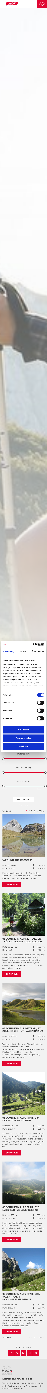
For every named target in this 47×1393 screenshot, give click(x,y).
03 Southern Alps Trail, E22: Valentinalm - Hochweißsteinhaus (21, 1297)
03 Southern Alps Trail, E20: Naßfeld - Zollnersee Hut (21, 1208)
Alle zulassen (23, 730)
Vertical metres (23, 781)
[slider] (3, 759)
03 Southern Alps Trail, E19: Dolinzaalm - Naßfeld (20, 1119)
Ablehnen (23, 746)
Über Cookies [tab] (38, 651)
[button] (11, 1353)
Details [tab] (23, 651)
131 (40, 811)
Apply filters (23, 799)
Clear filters (23, 805)
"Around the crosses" (17, 860)
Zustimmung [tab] (8, 651)
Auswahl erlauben (23, 738)
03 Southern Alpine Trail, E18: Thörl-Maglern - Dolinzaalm (22, 940)
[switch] (40, 703)
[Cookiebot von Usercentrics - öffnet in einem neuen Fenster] (33, 644)
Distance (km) (23, 754)
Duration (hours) (23, 767)
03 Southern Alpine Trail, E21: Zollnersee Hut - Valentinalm (22, 1030)
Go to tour (12, 884)
